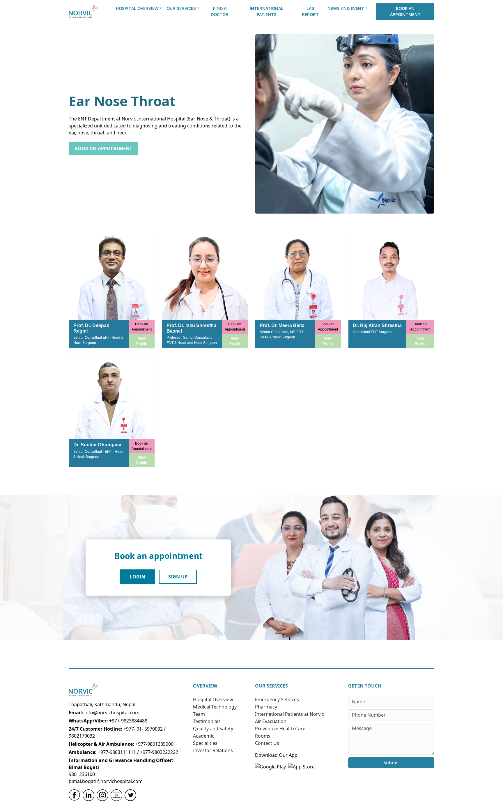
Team (199, 714)
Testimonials (207, 721)
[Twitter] (130, 795)
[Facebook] (74, 795)
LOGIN (137, 576)
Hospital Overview (137, 8)
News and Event (345, 8)
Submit (391, 762)
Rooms (262, 736)
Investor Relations (213, 750)
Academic (203, 736)
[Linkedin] (88, 795)
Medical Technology (215, 707)
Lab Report (310, 11)
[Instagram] (102, 795)
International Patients (266, 11)
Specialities (205, 743)
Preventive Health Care (280, 728)
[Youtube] (116, 795)
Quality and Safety (213, 728)
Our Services (181, 8)
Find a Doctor (220, 11)
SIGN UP (177, 576)
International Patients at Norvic (289, 714)
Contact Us (267, 743)
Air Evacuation (270, 721)
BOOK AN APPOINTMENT (103, 148)
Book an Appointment (405, 11)
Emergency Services (277, 699)
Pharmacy (266, 707)
